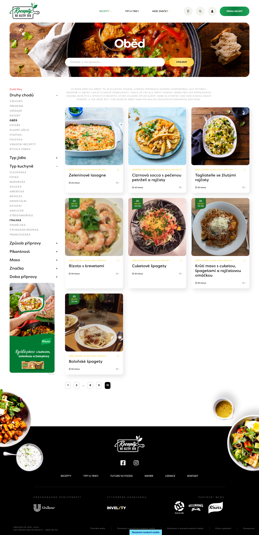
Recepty (104, 11)
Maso (15, 259)
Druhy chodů (22, 95)
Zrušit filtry (16, 89)
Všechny (16, 101)
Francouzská (20, 234)
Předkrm (16, 106)
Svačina (16, 134)
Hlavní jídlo (19, 130)
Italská (15, 220)
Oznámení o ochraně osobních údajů (185, 528)
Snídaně (16, 110)
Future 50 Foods (121, 476)
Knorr (149, 476)
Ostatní (16, 205)
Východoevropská (24, 229)
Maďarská (17, 182)
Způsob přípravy (25, 243)
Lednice (170, 476)
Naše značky (160, 11)
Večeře (15, 125)
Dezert (15, 115)
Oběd (13, 120)
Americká (17, 191)
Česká (14, 177)
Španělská (18, 225)
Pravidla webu (98, 528)
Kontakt (192, 476)
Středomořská (21, 215)
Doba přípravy (23, 276)
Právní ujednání (223, 528)
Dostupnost (249, 528)
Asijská (15, 186)
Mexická (16, 196)
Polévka (16, 139)
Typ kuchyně (21, 166)
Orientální (18, 201)
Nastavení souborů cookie (145, 532)
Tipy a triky (132, 11)
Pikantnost (20, 251)
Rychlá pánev (20, 149)
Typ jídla (18, 157)
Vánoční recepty (23, 144)
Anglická (17, 210)
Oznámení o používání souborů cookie (136, 528)
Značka (17, 268)
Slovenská (18, 172)
